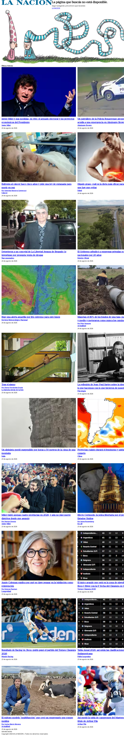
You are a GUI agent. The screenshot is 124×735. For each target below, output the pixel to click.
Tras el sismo (8, 384)
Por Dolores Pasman (9, 589)
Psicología (82, 391)
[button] (39, 92)
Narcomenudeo (8, 258)
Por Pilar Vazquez (84, 323)
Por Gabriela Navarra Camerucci (14, 191)
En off (80, 524)
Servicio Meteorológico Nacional (15, 320)
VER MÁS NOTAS (7, 731)
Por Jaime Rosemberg (86, 521)
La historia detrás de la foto (12, 390)
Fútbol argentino (84, 657)
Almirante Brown (85, 125)
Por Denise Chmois (9, 521)
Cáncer (4, 193)
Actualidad (82, 326)
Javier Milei (6, 125)
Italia (3, 456)
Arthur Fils (82, 724)
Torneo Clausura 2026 (87, 589)
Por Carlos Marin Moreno (11, 724)
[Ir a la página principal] (27, 4)
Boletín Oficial (83, 258)
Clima (80, 456)
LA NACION (56, 8)
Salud (80, 191)
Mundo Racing (7, 657)
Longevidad (6, 591)
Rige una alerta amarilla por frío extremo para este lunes (31, 317)
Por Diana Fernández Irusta (12, 387)
